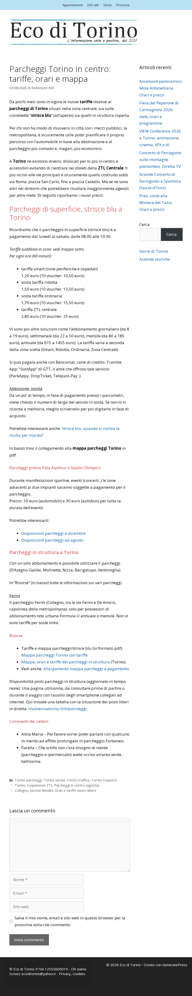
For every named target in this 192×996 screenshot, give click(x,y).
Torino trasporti (104, 780)
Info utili (93, 5)
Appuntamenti (73, 5)
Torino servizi (54, 780)
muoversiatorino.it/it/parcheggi (57, 708)
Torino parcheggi (28, 780)
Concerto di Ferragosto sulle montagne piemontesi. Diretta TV (160, 159)
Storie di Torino (153, 251)
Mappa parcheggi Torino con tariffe (54, 655)
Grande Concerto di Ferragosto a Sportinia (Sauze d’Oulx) (160, 181)
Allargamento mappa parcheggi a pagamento (86, 668)
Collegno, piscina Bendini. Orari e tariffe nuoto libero (55, 790)
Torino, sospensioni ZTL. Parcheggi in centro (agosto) (57, 785)
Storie (107, 5)
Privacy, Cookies (72, 973)
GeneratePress (174, 964)
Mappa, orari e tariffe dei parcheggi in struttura (65, 662)
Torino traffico (78, 780)
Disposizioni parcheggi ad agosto (52, 540)
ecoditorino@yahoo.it (39, 973)
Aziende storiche (154, 259)
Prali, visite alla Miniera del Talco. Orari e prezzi (156, 202)
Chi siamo (78, 969)
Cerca (144, 224)
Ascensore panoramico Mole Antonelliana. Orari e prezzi (160, 88)
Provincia (122, 5)
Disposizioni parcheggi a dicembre (53, 533)
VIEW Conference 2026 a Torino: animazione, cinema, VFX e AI (160, 137)
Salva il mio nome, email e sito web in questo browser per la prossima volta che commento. (70, 921)
